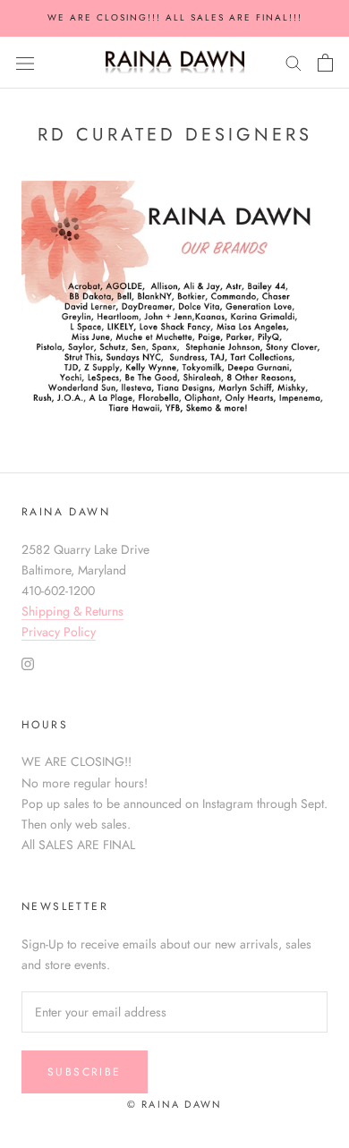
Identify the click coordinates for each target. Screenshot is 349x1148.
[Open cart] (325, 63)
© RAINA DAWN (174, 1104)
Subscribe (84, 1072)
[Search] (293, 62)
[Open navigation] (25, 62)
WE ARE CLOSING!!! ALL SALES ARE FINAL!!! (174, 17)
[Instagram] (27, 663)
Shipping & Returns (72, 611)
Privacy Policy (58, 632)
